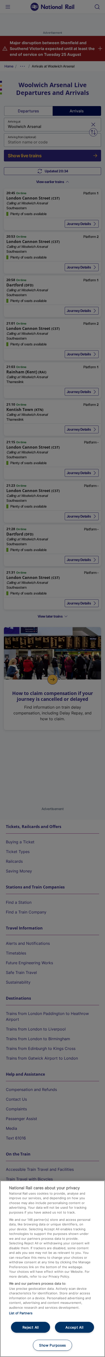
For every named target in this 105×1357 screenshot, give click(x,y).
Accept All (74, 1327)
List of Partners (20, 1313)
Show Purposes (52, 1345)
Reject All (30, 1327)
